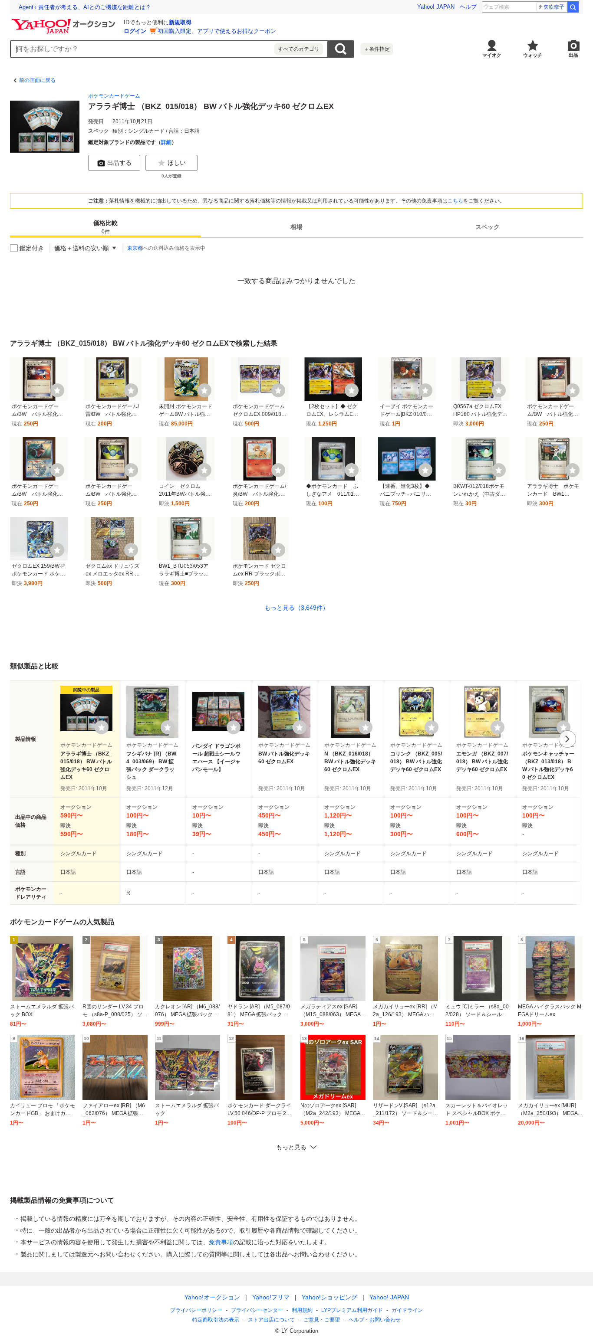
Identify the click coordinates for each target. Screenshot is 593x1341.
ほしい (177, 162)
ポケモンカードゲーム (114, 96)
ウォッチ (532, 55)
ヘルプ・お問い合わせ (375, 1320)
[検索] (573, 7)
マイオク (491, 55)
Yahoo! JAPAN (436, 6)
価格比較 (105, 227)
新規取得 (180, 22)
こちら (455, 201)
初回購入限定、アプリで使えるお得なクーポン (217, 31)
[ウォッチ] (57, 390)
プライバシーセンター (257, 1310)
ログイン (135, 31)
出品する (119, 162)
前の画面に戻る (37, 80)
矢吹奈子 (554, 7)
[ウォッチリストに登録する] (102, 727)
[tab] (105, 227)
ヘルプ (468, 6)
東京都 (135, 248)
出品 (573, 55)
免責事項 (221, 1242)
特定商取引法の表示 (215, 1320)
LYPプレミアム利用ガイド (352, 1310)
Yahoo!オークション (212, 1297)
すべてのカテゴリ (299, 49)
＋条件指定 (377, 49)
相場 (296, 227)
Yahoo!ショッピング (329, 1297)
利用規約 (302, 1310)
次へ (567, 739)
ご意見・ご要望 (321, 1320)
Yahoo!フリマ (271, 1297)
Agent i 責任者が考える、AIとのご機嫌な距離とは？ (85, 7)
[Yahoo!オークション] (64, 21)
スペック (487, 227)
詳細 (166, 142)
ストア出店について (271, 1320)
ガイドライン (407, 1310)
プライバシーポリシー (196, 1310)
